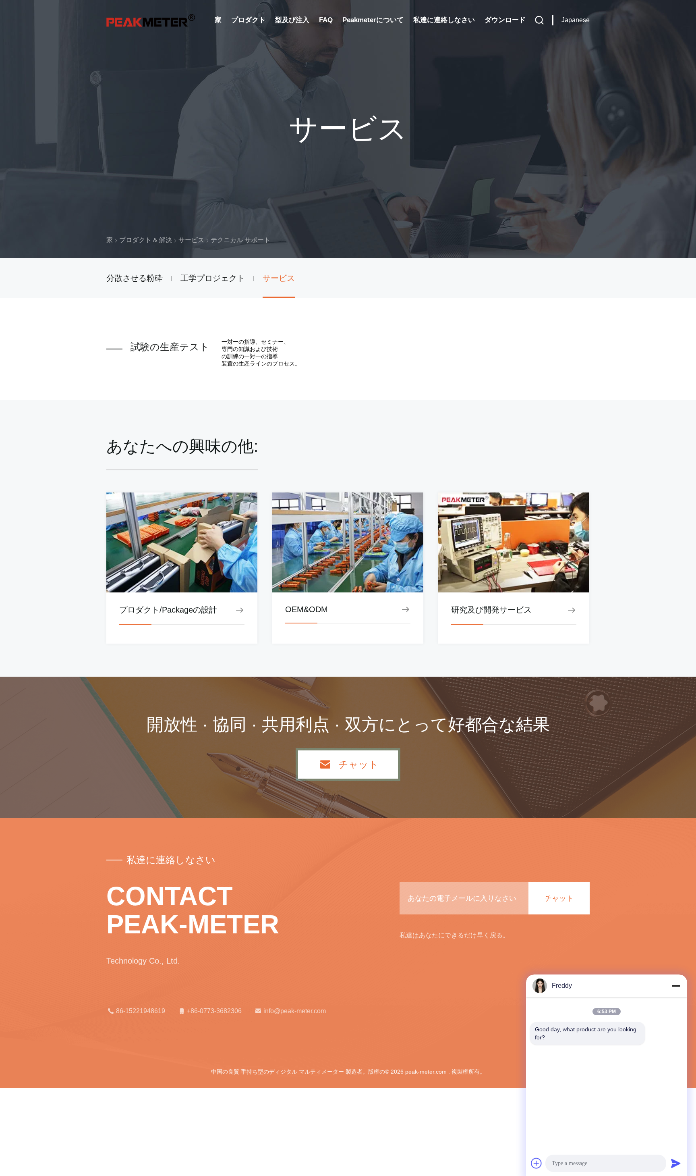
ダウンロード (505, 20)
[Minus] (676, 986)
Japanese (575, 20)
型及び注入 (292, 20)
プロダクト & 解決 (145, 240)
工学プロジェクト (212, 278)
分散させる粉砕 (134, 278)
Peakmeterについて (373, 20)
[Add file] (536, 1163)
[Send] (675, 1163)
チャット (358, 764)
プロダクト (248, 20)
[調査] (539, 20)
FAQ (326, 20)
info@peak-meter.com (294, 1011)
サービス (191, 240)
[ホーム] (150, 20)
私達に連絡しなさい (444, 20)
